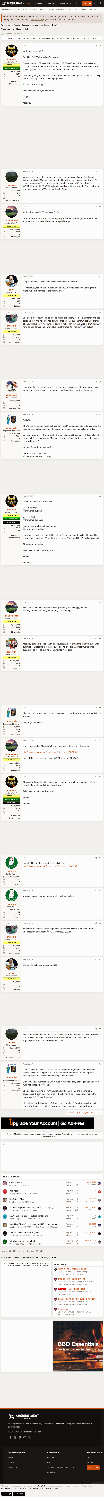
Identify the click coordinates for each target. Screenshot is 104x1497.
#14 (100, 858)
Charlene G (14, 1227)
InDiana (17, 306)
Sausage (41, 9)
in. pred (12, 1185)
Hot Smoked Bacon (66, 1314)
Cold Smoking (73, 9)
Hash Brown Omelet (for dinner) (72, 1268)
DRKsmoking (91, 1201)
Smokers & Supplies (56, 9)
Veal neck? (14, 1191)
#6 (100, 382)
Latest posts (60, 1264)
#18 (100, 1029)
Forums (27, 3)
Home (10, 1457)
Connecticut (15, 441)
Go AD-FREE (93, 1468)
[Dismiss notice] (100, 16)
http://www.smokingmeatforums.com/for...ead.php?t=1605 (50, 752)
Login (89, 1457)
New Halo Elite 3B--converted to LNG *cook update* (34, 1224)
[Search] (100, 3)
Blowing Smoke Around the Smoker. (73, 1284)
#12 (100, 740)
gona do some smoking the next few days (77, 1299)
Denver (17, 884)
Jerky (84, 9)
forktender (13, 1210)
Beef (35, 1194)
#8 (100, 496)
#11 (100, 708)
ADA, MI (17, 668)
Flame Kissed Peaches (77, 1289)
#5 (100, 312)
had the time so (16, 1182)
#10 (100, 638)
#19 (100, 1064)
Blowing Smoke (29, 9)
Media (51, 3)
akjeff (11, 1219)
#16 (100, 923)
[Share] (97, 45)
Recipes (93, 9)
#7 (100, 414)
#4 (100, 276)
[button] (44, 3)
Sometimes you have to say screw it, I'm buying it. (32, 1207)
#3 (100, 207)
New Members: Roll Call (10, 9)
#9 (100, 602)
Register (90, 1462)
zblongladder (15, 1194)
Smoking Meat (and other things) (61, 1467)
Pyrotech (13, 1202)
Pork (30, 1185)
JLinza (93, 1226)
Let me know (37, 19)
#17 (100, 959)
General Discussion (66, 1294)
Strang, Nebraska (13, 408)
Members (64, 3)
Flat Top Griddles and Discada (45, 1227)
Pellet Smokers (34, 1219)
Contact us (12, 1467)
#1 (100, 46)
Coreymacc (14, 1244)
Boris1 (94, 1243)
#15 (100, 890)
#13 (100, 777)
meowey (7, 33)
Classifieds (51, 1472)
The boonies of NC (12, 200)
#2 (100, 171)
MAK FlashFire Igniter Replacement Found (28, 1216)
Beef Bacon (63, 1309)
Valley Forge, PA (14, 342)
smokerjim (92, 1184)
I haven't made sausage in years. (24, 1232)
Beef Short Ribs (16, 1199)
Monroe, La (15, 237)
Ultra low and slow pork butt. (22, 1241)
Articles (38, 3)
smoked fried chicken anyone (71, 1279)
